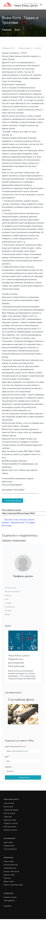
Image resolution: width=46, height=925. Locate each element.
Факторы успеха (10, 827)
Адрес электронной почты (15, 746)
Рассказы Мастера (11, 865)
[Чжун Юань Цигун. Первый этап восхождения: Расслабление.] (23, 641)
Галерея (8, 603)
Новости (8, 595)
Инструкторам (10, 588)
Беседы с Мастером (11, 871)
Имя (6, 757)
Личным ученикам (12, 591)
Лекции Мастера (10, 868)
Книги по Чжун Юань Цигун (13, 885)
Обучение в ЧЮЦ (10, 820)
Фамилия (8, 767)
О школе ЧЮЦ (9, 803)
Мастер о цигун (9, 813)
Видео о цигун (9, 881)
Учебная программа (11, 810)
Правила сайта (9, 846)
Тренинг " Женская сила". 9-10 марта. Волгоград (18, 524)
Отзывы (8, 610)
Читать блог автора (13, 500)
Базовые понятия (10, 830)
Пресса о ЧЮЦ (9, 875)
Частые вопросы (10, 849)
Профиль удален (24, 48)
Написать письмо (10, 897)
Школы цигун (8, 807)
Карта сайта (8, 842)
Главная (6, 29)
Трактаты (7, 878)
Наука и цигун (9, 861)
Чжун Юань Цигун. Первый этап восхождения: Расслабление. (19, 661)
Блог (17, 29)
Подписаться (23, 777)
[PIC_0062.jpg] (23, 714)
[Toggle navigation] (41, 4)
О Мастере (8, 817)
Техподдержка (9, 900)
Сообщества (10, 607)
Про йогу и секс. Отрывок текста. (19, 519)
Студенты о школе (11, 823)
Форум (7, 614)
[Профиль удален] (23, 563)
